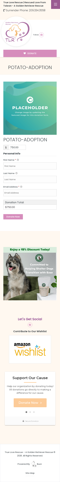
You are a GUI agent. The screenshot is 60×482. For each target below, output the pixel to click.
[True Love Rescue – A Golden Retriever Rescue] (16, 31)
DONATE (31, 53)
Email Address (11, 186)
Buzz (39, 464)
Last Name (9, 173)
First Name (9, 159)
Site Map (30, 473)
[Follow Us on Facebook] (41, 34)
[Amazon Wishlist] (30, 349)
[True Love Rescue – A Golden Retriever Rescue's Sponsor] (30, 273)
